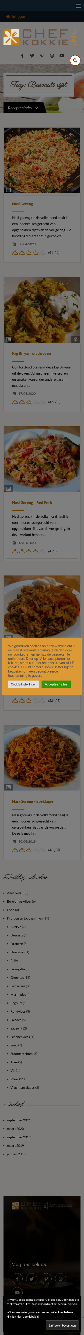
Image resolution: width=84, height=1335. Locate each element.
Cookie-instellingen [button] (23, 684)
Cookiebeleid (31, 1316)
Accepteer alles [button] (56, 684)
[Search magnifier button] (75, 60)
